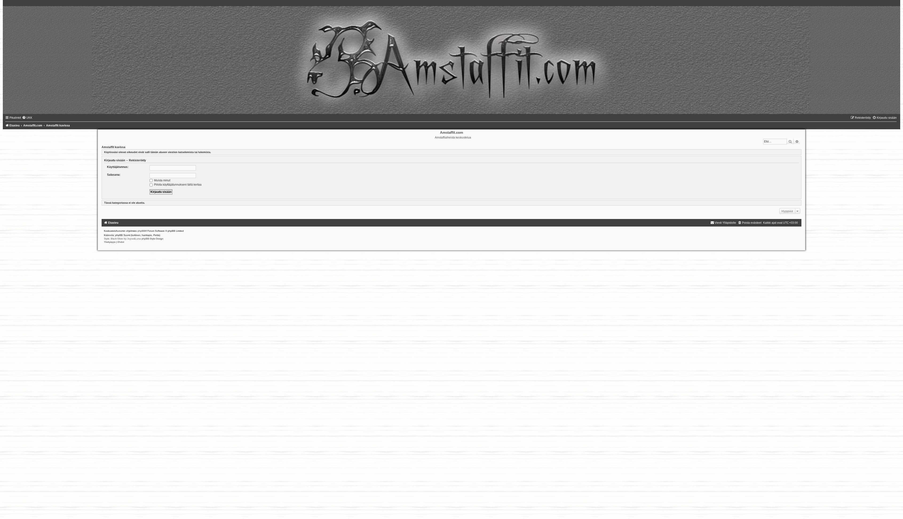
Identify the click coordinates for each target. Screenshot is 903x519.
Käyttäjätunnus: (117, 167)
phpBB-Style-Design (152, 238)
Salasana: (113, 174)
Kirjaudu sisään (114, 160)
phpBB (141, 231)
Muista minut (161, 180)
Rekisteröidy (137, 160)
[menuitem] (27, 117)
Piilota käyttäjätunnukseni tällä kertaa (177, 184)
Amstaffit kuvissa (113, 147)
